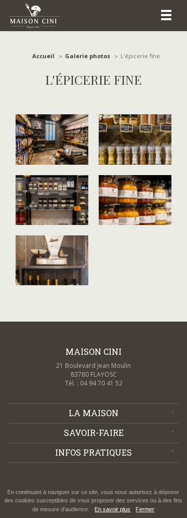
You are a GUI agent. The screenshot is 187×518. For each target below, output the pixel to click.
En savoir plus (112, 509)
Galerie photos (87, 56)
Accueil (43, 56)
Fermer (145, 509)
